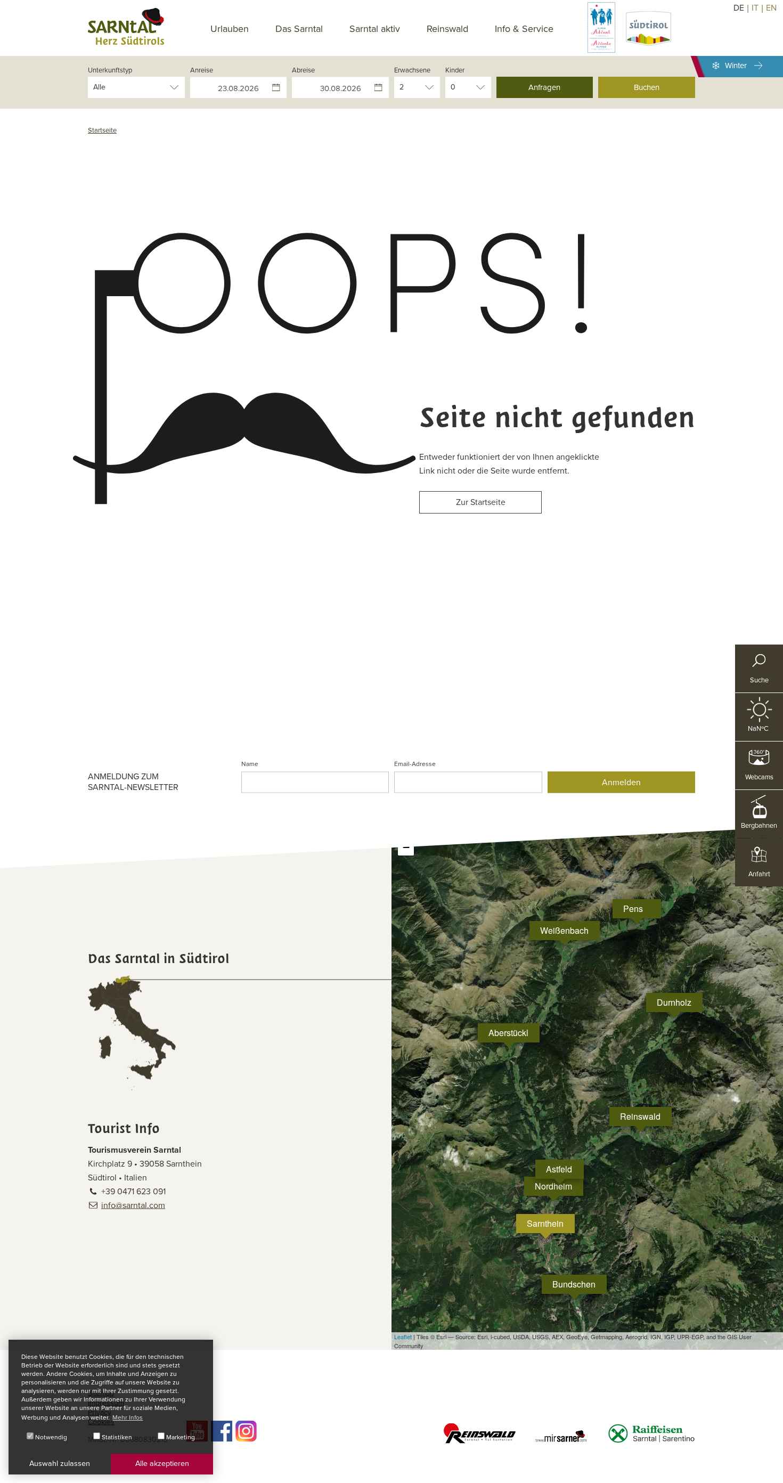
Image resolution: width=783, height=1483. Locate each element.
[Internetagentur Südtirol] (771, 1471)
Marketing (180, 1437)
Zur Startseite (480, 502)
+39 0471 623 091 (133, 1191)
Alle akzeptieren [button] (162, 1463)
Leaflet (403, 1336)
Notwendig (50, 1437)
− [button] (406, 847)
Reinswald (447, 29)
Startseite (102, 130)
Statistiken (116, 1437)
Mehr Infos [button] (127, 1417)
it (755, 8)
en (771, 8)
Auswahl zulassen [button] (59, 1463)
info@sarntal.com (133, 1205)
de (738, 8)
